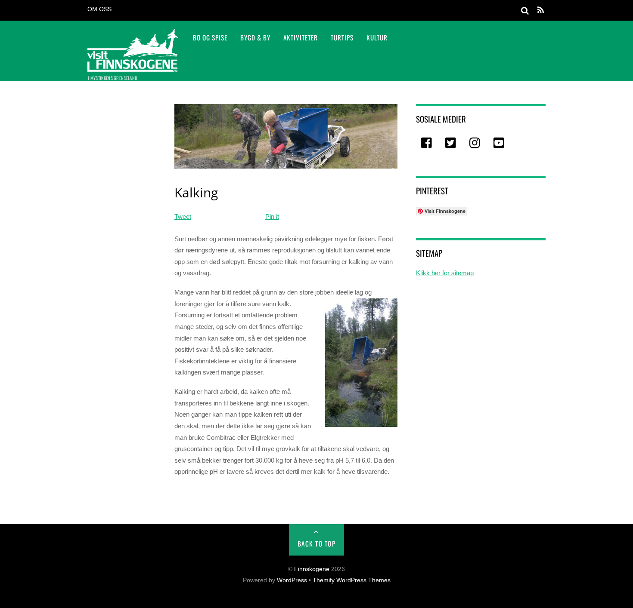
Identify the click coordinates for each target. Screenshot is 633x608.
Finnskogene (311, 569)
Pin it (272, 216)
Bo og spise (210, 37)
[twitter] (451, 143)
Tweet (182, 216)
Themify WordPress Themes (352, 580)
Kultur (377, 37)
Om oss (99, 9)
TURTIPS (342, 37)
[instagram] (475, 143)
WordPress (292, 580)
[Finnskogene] (132, 66)
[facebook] (427, 143)
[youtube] (499, 143)
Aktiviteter (300, 37)
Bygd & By (255, 37)
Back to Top (317, 543)
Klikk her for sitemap (445, 272)
